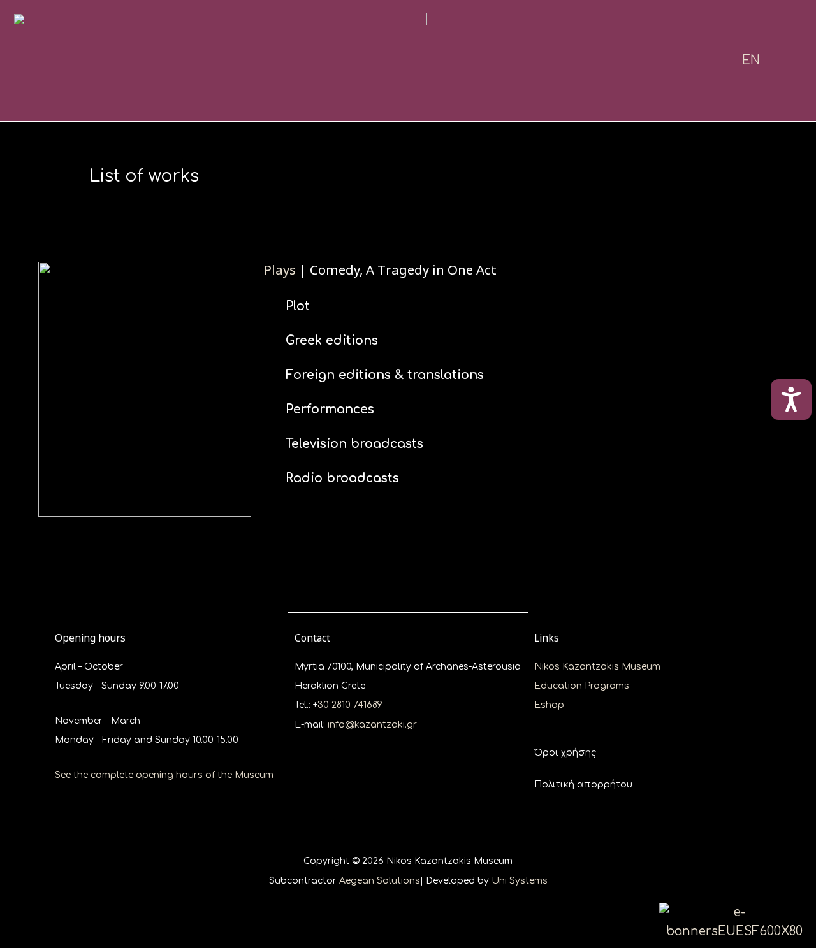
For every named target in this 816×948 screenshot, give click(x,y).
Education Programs (581, 686)
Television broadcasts (354, 443)
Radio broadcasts (342, 478)
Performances (330, 409)
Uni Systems (520, 881)
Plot (298, 306)
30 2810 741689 (349, 705)
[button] (521, 306)
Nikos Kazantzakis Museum (597, 667)
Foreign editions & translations (385, 375)
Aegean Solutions (379, 881)
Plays (280, 269)
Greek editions (332, 340)
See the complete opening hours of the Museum (164, 775)
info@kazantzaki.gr (372, 724)
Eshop (549, 705)
